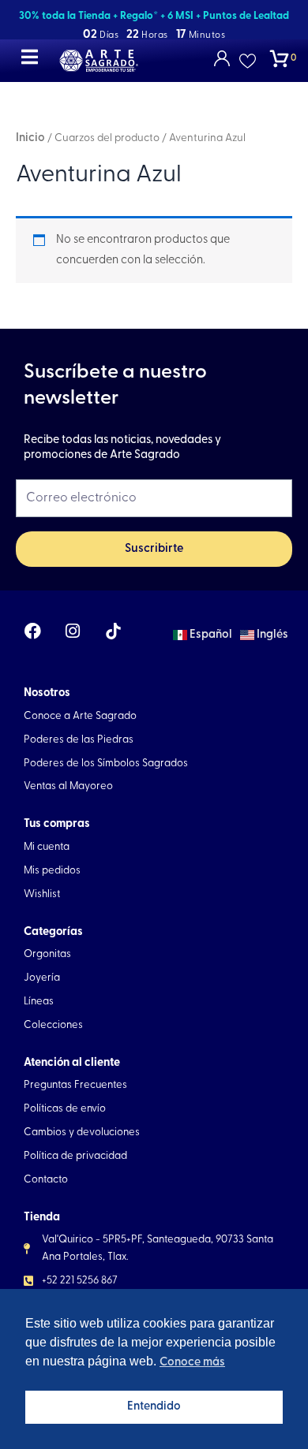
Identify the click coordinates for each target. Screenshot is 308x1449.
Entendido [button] (154, 1407)
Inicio (30, 138)
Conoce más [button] (192, 1363)
